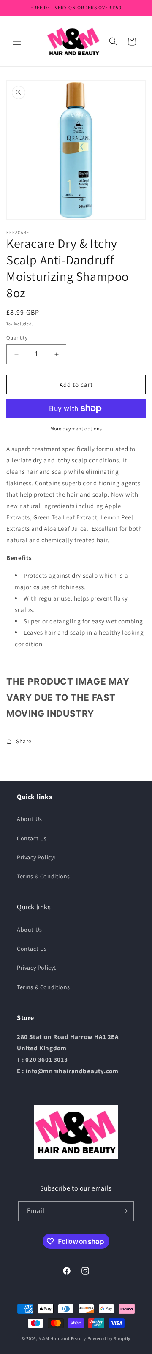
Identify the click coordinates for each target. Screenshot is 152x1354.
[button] (17, 41)
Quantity (16, 337)
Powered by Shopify (109, 1338)
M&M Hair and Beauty (62, 1338)
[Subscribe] (124, 1211)
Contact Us (32, 838)
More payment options (76, 428)
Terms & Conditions (43, 876)
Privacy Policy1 (37, 857)
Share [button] (24, 741)
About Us (29, 819)
